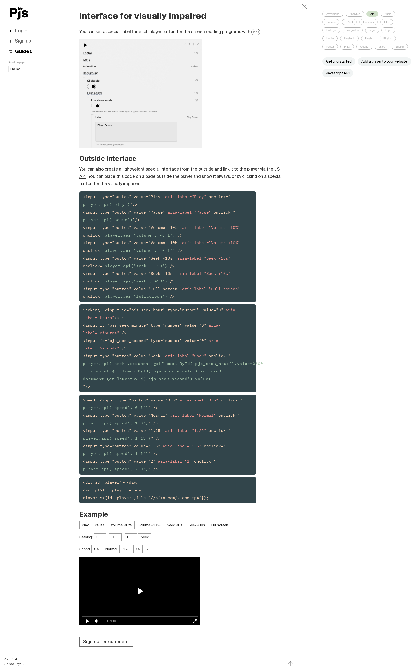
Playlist (369, 38)
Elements (368, 22)
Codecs (331, 22)
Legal (372, 30)
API (372, 13)
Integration (352, 30)
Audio (388, 13)
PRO (256, 32)
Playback (349, 38)
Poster (330, 46)
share (382, 46)
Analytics (355, 13)
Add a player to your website (384, 61)
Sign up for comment (106, 641)
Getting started (339, 61)
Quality (364, 46)
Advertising (332, 13)
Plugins (387, 38)
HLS (386, 22)
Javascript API (338, 73)
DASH (349, 22)
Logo (388, 30)
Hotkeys (331, 30)
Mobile (330, 38)
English (15, 68)
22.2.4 (11, 659)
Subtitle (400, 46)
